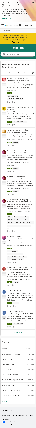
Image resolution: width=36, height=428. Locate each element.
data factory (7, 369)
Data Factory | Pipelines (10, 375)
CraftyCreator (11, 300)
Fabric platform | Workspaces (13, 380)
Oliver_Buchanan (12, 321)
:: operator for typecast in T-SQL (18, 78)
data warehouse (8, 385)
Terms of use (30, 415)
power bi (5, 349)
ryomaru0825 (11, 119)
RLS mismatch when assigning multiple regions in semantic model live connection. (19, 201)
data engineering (8, 364)
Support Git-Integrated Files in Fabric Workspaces (20, 108)
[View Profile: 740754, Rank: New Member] (4, 152)
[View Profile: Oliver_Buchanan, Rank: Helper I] (4, 313)
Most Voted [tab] (12, 73)
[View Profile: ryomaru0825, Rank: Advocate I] (4, 109)
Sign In (32, 25)
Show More (19, 333)
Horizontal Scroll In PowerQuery (18, 130)
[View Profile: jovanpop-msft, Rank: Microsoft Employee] (4, 80)
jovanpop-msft (11, 87)
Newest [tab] (4, 73)
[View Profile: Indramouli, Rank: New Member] (4, 269)
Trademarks (5, 419)
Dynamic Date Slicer (14, 290)
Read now (15, 42)
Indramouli (10, 279)
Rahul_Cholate (11, 139)
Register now (6, 18)
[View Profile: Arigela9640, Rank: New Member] (4, 201)
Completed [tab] (21, 73)
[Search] (20, 25)
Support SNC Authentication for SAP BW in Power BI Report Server (19, 269)
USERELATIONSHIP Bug (15, 311)
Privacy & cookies (18, 415)
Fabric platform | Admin (11, 390)
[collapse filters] (32, 73)
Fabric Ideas (7, 30)
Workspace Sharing (14, 236)
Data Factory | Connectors (12, 354)
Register (25, 25)
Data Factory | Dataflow (11, 395)
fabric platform (8, 359)
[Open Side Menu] (2, 25)
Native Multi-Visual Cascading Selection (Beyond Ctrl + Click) (17, 152)
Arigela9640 (10, 211)
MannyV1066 (11, 245)
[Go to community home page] (11, 25)
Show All (4, 401)
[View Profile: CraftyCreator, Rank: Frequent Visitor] (4, 292)
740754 (9, 162)
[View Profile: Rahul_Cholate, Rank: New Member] (4, 131)
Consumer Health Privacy (9, 425)
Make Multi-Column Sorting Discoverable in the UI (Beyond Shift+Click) (17, 178)
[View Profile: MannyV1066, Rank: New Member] (4, 238)
